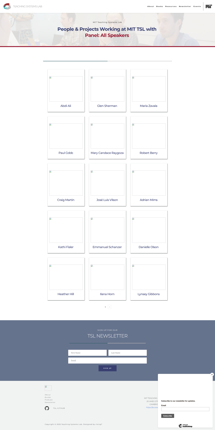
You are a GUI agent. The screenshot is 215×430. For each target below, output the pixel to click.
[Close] (212, 374)
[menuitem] (151, 6)
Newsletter (50, 402)
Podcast (49, 400)
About (48, 395)
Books (48, 397)
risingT (99, 424)
